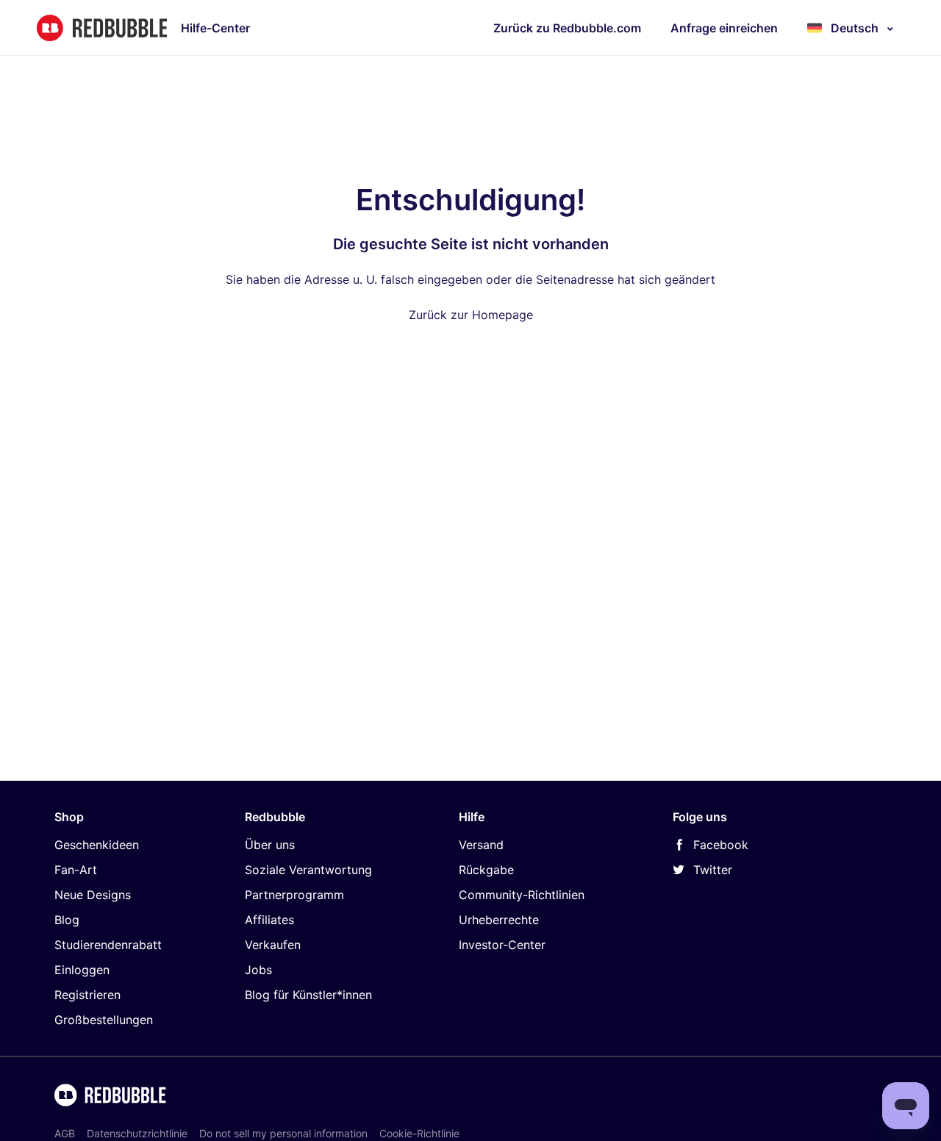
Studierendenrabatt (108, 944)
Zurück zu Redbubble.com (567, 28)
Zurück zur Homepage (471, 314)
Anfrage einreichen (724, 28)
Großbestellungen (103, 1019)
